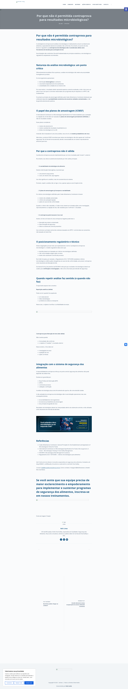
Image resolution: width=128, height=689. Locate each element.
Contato (105, 4)
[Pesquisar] (111, 4)
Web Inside (69, 686)
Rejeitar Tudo (19, 683)
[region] (19, 677)
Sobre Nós (70, 4)
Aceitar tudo (29, 683)
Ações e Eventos (86, 4)
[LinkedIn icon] (64, 539)
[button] (126, 9)
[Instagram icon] (67, 539)
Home (64, 4)
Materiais (77, 4)
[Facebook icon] (61, 539)
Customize (9, 683)
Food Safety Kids (97, 4)
